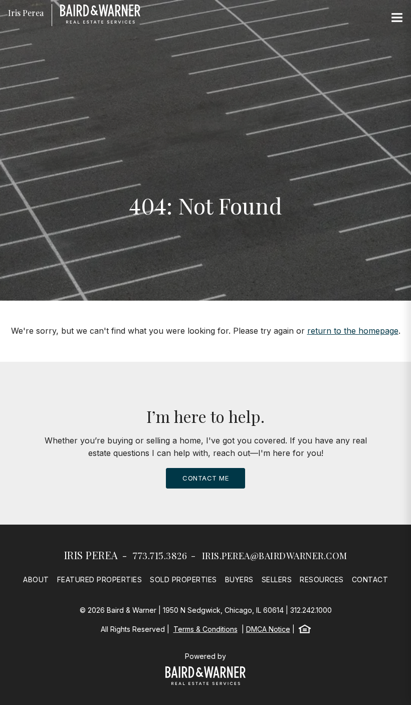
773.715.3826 (160, 556)
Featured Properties (99, 579)
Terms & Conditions (205, 629)
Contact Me (205, 478)
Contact (370, 579)
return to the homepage (352, 331)
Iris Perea (91, 555)
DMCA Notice (268, 629)
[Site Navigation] (397, 18)
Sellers (277, 579)
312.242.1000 (311, 610)
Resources (322, 579)
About (36, 579)
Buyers (239, 579)
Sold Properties (183, 579)
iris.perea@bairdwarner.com (274, 556)
